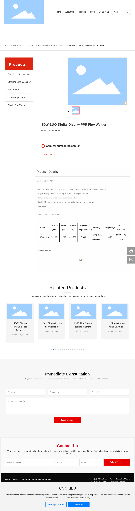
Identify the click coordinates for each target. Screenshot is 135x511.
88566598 (46, 479)
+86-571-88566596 (22, 479)
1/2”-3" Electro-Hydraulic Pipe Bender (19, 326)
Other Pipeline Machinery (19, 82)
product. (22, 45)
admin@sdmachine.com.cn (63, 145)
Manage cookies (56, 504)
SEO (128, 482)
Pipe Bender (13, 90)
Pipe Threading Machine (19, 74)
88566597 (36, 479)
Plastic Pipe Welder (40, 45)
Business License (118, 482)
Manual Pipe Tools (16, 97)
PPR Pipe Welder (58, 45)
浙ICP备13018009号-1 (100, 482)
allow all (79, 504)
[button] (51, 349)
